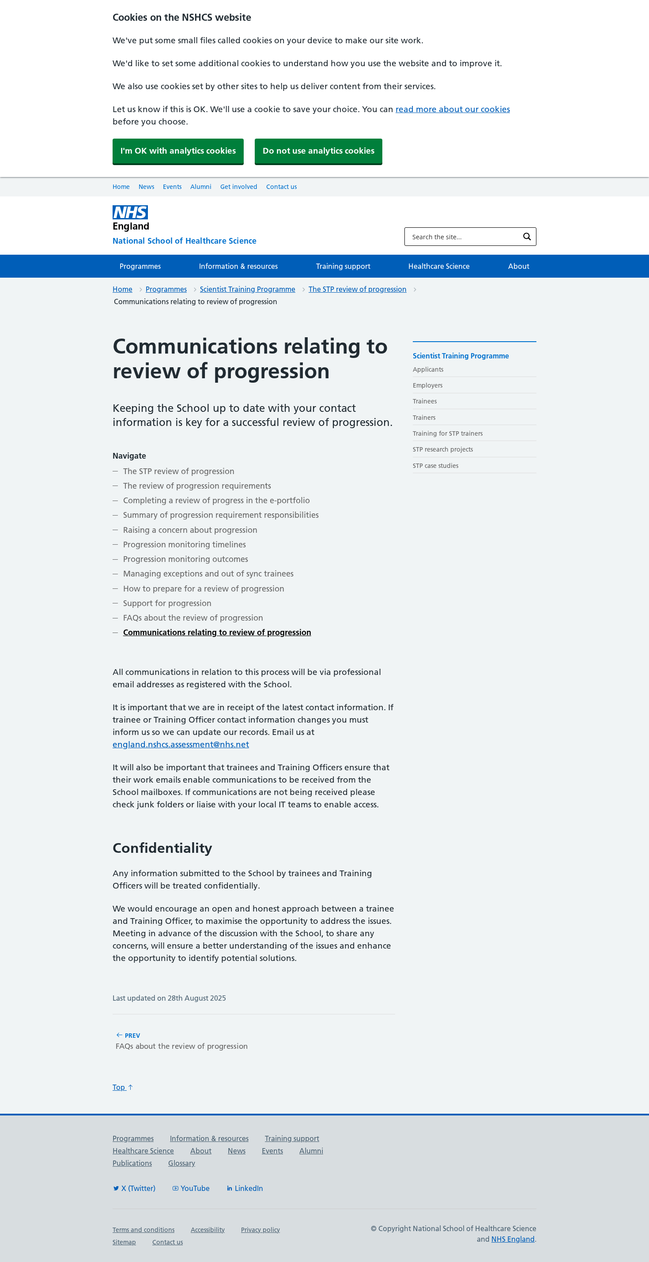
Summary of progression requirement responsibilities (221, 515)
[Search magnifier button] (527, 236)
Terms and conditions (143, 1230)
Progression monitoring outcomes (185, 559)
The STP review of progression (358, 289)
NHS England (513, 1239)
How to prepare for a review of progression (203, 589)
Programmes (140, 266)
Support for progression (167, 603)
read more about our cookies (453, 109)
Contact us (281, 187)
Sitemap (124, 1242)
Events (172, 187)
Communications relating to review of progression (217, 632)
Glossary (181, 1163)
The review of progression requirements (197, 486)
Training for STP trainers (448, 433)
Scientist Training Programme (247, 289)
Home (121, 187)
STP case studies (435, 466)
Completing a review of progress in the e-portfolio (216, 500)
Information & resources (238, 266)
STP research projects (443, 449)
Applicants (428, 369)
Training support (343, 266)
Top (120, 1087)
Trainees (425, 401)
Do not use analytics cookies (318, 151)
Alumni (200, 187)
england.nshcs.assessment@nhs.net (181, 744)
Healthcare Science (439, 266)
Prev (182, 1041)
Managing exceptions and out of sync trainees (208, 574)
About (518, 266)
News (146, 187)
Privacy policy (260, 1230)
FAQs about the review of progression (193, 618)
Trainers (424, 418)
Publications (132, 1163)
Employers (427, 385)
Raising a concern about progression (190, 530)
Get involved (238, 187)
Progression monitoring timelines (184, 544)
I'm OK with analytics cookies (178, 151)
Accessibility (208, 1230)
